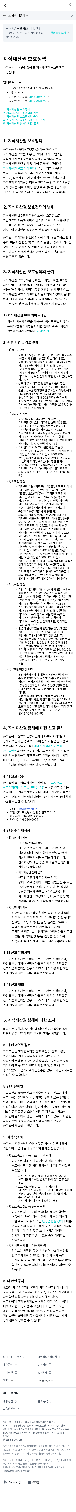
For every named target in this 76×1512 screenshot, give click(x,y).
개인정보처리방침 (47, 1356)
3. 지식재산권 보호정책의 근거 (20, 116)
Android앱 (15, 1482)
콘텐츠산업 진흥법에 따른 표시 (17, 1470)
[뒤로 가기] (5, 5)
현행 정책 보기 (58, 32)
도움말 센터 (9, 1408)
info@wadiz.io (28, 809)
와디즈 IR (8, 1372)
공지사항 (42, 1364)
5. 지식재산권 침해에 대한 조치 (21, 123)
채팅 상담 (8, 1401)
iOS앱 (35, 1482)
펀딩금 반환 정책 (52, 1221)
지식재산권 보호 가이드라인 (20, 168)
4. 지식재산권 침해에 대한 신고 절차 (24, 120)
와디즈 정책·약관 (12, 1356)
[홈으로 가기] (70, 5)
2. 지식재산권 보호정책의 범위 (20, 113)
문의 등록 (43, 1401)
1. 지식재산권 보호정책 (16, 109)
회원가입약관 (13, 20)
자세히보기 (43, 331)
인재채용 (42, 1372)
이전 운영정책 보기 (38, 96)
